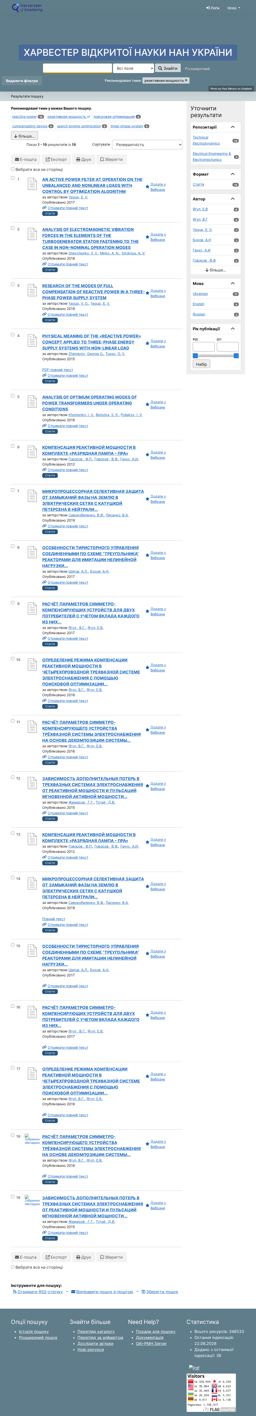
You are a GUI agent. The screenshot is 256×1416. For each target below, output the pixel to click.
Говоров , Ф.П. (80, 459)
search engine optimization (79, 126)
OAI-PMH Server (151, 1343)
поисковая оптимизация (114, 116)
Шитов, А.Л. (78, 571)
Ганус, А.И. (129, 459)
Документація (150, 1337)
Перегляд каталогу (96, 1331)
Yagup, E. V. (78, 197)
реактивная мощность (67, 116)
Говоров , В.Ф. (106, 459)
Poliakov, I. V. (131, 415)
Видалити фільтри (22, 81)
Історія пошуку (34, 1331)
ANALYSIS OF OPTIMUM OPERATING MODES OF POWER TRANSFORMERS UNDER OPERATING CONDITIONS (89, 403)
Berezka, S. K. (107, 415)
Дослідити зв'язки (96, 1343)
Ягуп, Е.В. (96, 627)
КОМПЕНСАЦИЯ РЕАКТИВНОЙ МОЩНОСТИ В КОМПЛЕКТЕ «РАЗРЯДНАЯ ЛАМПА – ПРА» (89, 450)
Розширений (197, 68)
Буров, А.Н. (99, 571)
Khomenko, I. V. (81, 415)
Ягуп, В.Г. (76, 689)
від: (196, 339)
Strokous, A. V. (133, 253)
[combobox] (77, 68)
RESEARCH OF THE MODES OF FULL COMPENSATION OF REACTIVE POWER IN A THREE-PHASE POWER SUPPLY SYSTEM (93, 291)
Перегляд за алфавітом (100, 1337)
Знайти (170, 68)
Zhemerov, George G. (86, 353)
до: (219, 339)
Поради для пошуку (156, 1331)
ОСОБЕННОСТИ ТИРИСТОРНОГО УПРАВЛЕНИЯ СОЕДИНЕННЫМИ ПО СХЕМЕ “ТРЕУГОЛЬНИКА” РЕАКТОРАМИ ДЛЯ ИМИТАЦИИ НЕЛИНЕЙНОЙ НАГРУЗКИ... (90, 556)
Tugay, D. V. (115, 353)
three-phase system (126, 126)
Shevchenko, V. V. (83, 253)
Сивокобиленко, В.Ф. (86, 515)
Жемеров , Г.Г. (81, 802)
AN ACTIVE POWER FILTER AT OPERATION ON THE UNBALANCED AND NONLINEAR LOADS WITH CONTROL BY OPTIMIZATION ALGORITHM (92, 185)
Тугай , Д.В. (105, 802)
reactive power (24, 116)
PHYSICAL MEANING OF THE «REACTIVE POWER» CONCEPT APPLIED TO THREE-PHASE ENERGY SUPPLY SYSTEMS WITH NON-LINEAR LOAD (91, 341)
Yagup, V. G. (78, 303)
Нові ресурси (91, 1349)
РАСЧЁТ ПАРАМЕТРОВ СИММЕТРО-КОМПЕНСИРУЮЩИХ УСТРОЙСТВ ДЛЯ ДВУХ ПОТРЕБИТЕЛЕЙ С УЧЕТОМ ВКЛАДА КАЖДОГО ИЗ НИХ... (91, 612)
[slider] (195, 355)
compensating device (30, 126)
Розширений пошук (38, 1337)
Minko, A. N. (110, 253)
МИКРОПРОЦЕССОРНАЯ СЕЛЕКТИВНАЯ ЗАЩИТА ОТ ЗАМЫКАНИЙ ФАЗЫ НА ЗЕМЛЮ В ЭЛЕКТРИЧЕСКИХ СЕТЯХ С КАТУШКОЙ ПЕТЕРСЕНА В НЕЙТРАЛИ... (93, 500)
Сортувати (101, 144)
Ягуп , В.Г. (77, 627)
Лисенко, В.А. (117, 515)
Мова (232, 8)
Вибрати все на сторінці (39, 169)
